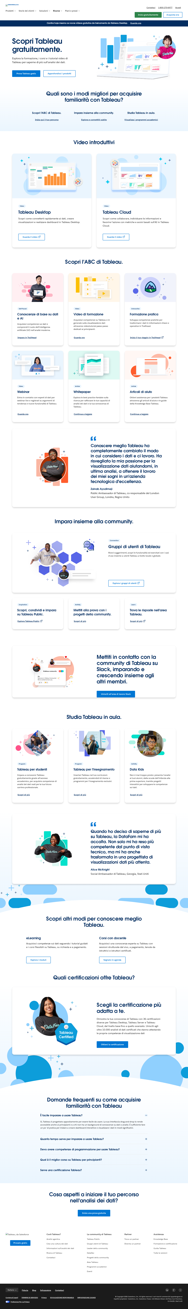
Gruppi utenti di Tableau (97, 1244)
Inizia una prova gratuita (94, 1213)
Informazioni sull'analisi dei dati (60, 1248)
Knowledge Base (161, 1239)
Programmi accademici (97, 1267)
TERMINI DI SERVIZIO (29, 1297)
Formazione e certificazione (165, 1244)
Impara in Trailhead (27, 337)
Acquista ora (173, 14)
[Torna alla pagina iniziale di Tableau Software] (15, 5)
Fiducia (25, 1290)
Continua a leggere (83, 414)
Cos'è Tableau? (54, 1234)
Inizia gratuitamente (148, 14)
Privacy (44, 1297)
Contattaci (151, 7)
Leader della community (97, 1248)
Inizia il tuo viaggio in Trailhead (145, 337)
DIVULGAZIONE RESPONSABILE (62, 1297)
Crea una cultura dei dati (57, 1244)
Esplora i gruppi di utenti (125, 583)
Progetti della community (98, 1257)
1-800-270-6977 (165, 7)
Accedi (178, 7)
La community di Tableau (99, 1234)
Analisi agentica (53, 1239)
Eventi (89, 1271)
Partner (127, 1234)
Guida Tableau (160, 1248)
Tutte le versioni (160, 1253)
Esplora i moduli (38, 960)
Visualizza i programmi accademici (141, 119)
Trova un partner (131, 1239)
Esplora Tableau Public (28, 621)
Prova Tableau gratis (26, 73)
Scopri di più (80, 621)
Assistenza (159, 1234)
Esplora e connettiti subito (94, 119)
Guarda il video (30, 237)
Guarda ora (135, 23)
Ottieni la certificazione (112, 1044)
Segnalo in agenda (112, 960)
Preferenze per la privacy (20, 1302)
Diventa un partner (132, 1244)
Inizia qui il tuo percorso (47, 119)
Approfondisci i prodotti (59, 73)
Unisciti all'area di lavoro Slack (116, 694)
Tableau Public (93, 1239)
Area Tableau (92, 1262)
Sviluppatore (45, 1290)
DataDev (90, 1253)
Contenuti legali (12, 1297)
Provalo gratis (20, 1243)
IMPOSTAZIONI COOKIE (86, 1297)
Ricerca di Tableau (54, 1253)
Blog (34, 1290)
